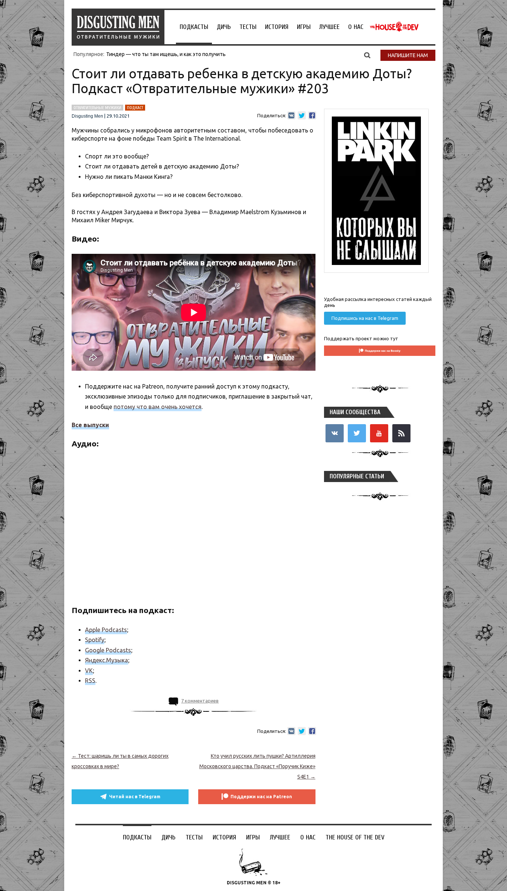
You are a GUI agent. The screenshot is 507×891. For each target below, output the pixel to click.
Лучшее (329, 27)
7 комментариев (200, 700)
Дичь (224, 27)
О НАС (355, 27)
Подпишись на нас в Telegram (364, 318)
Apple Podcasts (106, 629)
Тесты (247, 27)
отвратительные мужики (97, 107)
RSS (90, 680)
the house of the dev (394, 27)
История (276, 27)
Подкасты (194, 27)
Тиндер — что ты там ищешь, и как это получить (166, 54)
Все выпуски (90, 425)
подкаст (135, 107)
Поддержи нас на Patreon (261, 796)
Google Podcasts (108, 650)
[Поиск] (367, 55)
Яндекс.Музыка (106, 660)
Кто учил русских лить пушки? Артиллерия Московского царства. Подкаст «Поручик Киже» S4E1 (257, 766)
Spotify (94, 639)
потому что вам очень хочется (158, 406)
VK (89, 670)
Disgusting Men (87, 116)
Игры (304, 27)
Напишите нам (408, 55)
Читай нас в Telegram (134, 796)
